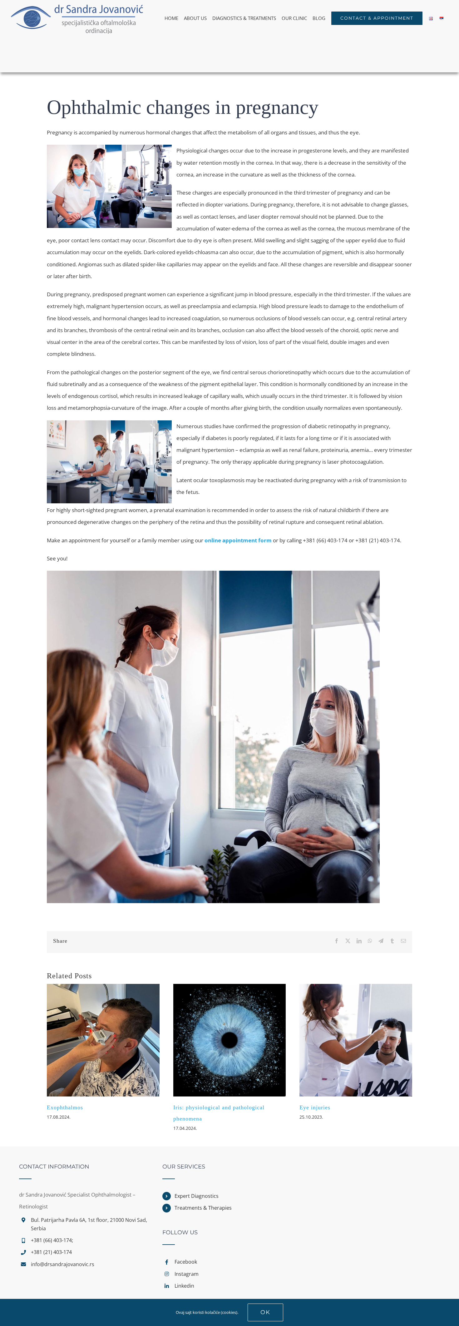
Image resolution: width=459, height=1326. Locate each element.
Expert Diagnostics (197, 1196)
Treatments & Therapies (203, 1207)
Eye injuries (314, 1107)
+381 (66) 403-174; (52, 1240)
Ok (265, 1312)
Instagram (187, 1273)
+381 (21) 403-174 (51, 1252)
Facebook (186, 1261)
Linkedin (184, 1285)
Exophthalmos (65, 1107)
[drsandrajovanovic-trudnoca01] (213, 573)
